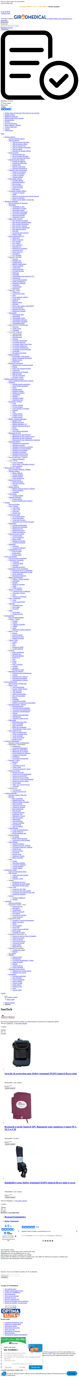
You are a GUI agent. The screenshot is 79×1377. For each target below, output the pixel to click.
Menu (2, 134)
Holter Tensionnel (11, 1221)
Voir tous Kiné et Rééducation (17, 683)
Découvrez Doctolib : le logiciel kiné (16, 1303)
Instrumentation (9, 120)
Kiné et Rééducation (11, 123)
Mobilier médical (10, 115)
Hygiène (7, 122)
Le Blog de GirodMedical (12, 1292)
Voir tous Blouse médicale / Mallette (19, 469)
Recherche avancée (7, 27)
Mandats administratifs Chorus (14, 1291)
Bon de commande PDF (12, 1299)
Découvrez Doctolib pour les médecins (16, 1301)
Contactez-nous (5, 13)
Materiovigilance (10, 1333)
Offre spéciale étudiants (12, 1296)
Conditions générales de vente (14, 1322)
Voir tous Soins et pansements (17, 558)
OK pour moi (36, 1367)
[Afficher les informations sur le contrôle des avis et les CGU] (15, 1236)
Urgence (7, 128)
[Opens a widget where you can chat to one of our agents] (71, 1373)
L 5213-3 (51, 1352)
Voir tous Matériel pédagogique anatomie (20, 381)
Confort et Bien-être (11, 127)
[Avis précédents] (18, 1231)
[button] (4, 1373)
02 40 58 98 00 (5, 11)
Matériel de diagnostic (11, 116)
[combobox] (10, 26)
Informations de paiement (12, 1331)
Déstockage (9, 130)
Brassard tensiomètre (15, 1217)
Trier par (3, 1023)
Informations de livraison (12, 1328)
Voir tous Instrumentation (16, 617)
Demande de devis (10, 1297)
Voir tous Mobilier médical (16, 139)
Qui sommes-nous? (10, 1289)
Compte (3, 993)
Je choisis (22, 1367)
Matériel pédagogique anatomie (14, 118)
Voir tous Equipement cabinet (17, 871)
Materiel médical (10, 1003)
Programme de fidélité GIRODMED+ (16, 1335)
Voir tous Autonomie (14, 903)
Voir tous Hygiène (14, 504)
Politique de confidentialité (13, 1324)
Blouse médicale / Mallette (13, 125)
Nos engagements (10, 1294)
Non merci (8, 1367)
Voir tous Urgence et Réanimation (18, 743)
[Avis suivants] (76, 1231)
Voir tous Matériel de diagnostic (18, 203)
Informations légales (11, 1326)
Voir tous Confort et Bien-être (17, 795)
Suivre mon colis (10, 1329)
